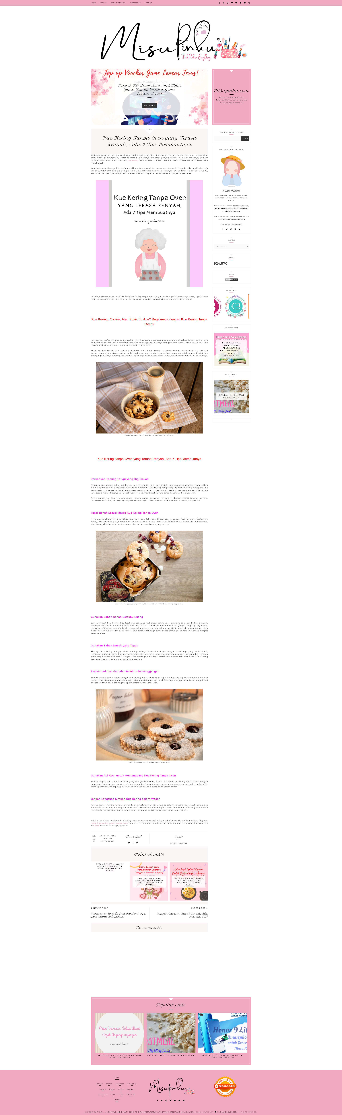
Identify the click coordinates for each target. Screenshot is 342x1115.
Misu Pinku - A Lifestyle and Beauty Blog (113, 1112)
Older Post (198, 908)
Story (113, 1094)
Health (103, 1089)
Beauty (109, 1084)
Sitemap (148, 3)
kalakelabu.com (233, 211)
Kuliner (174, 843)
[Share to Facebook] (133, 843)
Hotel (112, 1089)
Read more (149, 105)
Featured (120, 1084)
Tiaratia (154, 1112)
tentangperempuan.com (225, 208)
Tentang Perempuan (170, 1112)
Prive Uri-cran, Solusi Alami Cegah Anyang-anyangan (119, 1056)
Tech (121, 1094)
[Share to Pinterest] (137, 843)
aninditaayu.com (240, 206)
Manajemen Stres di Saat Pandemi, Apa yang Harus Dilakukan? (118, 915)
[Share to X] (129, 843)
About (103, 3)
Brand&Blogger (228, 1112)
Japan (120, 1089)
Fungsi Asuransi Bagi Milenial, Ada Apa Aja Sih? (182, 915)
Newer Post (100, 908)
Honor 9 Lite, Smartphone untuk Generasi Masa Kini (222, 1056)
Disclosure (135, 3)
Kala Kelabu (187, 1112)
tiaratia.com (242, 208)
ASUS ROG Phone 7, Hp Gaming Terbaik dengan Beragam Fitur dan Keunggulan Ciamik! (149, 90)
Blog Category (118, 3)
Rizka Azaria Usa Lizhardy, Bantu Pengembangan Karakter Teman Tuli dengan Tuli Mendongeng (231, 349)
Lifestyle (183, 843)
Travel (117, 1099)
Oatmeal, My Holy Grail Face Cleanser (231, 396)
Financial (132, 1084)
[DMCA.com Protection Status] (231, 280)
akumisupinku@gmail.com (232, 219)
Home (93, 3)
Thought (131, 1094)
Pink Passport (142, 1112)
